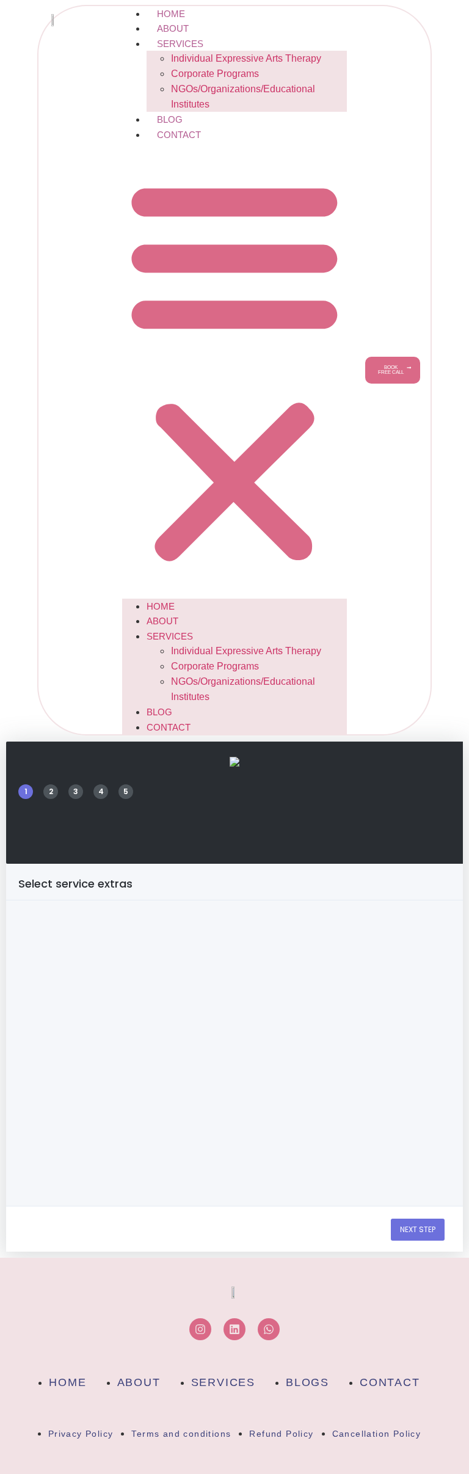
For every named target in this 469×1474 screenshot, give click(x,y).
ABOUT (173, 28)
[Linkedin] (234, 1329)
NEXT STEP (417, 1229)
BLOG (170, 119)
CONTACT (179, 135)
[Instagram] (200, 1329)
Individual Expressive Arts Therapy (246, 58)
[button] (234, 370)
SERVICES (180, 43)
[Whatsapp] (269, 1329)
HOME (171, 14)
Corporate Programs (215, 73)
